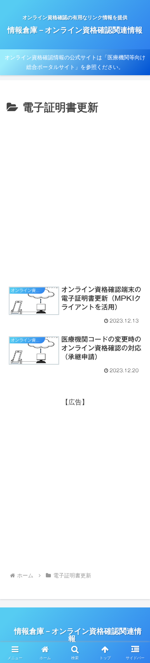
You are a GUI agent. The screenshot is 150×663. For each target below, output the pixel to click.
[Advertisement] (75, 196)
